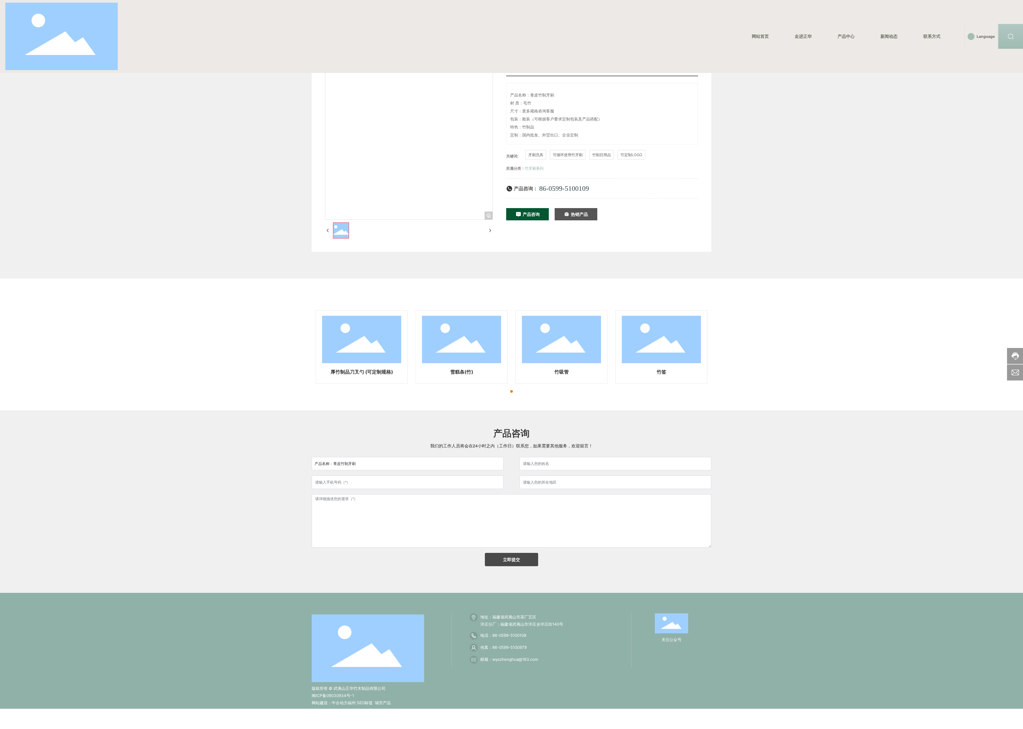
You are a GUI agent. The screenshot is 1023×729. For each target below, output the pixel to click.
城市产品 (383, 702)
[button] (511, 391)
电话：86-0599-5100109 (503, 635)
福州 (352, 702)
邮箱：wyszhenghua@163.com (509, 659)
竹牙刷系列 (534, 168)
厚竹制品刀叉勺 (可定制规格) (362, 372)
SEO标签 (365, 702)
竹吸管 (561, 372)
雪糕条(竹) (461, 372)
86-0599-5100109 (564, 188)
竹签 (661, 372)
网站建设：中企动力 (330, 702)
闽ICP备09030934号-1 (333, 695)
